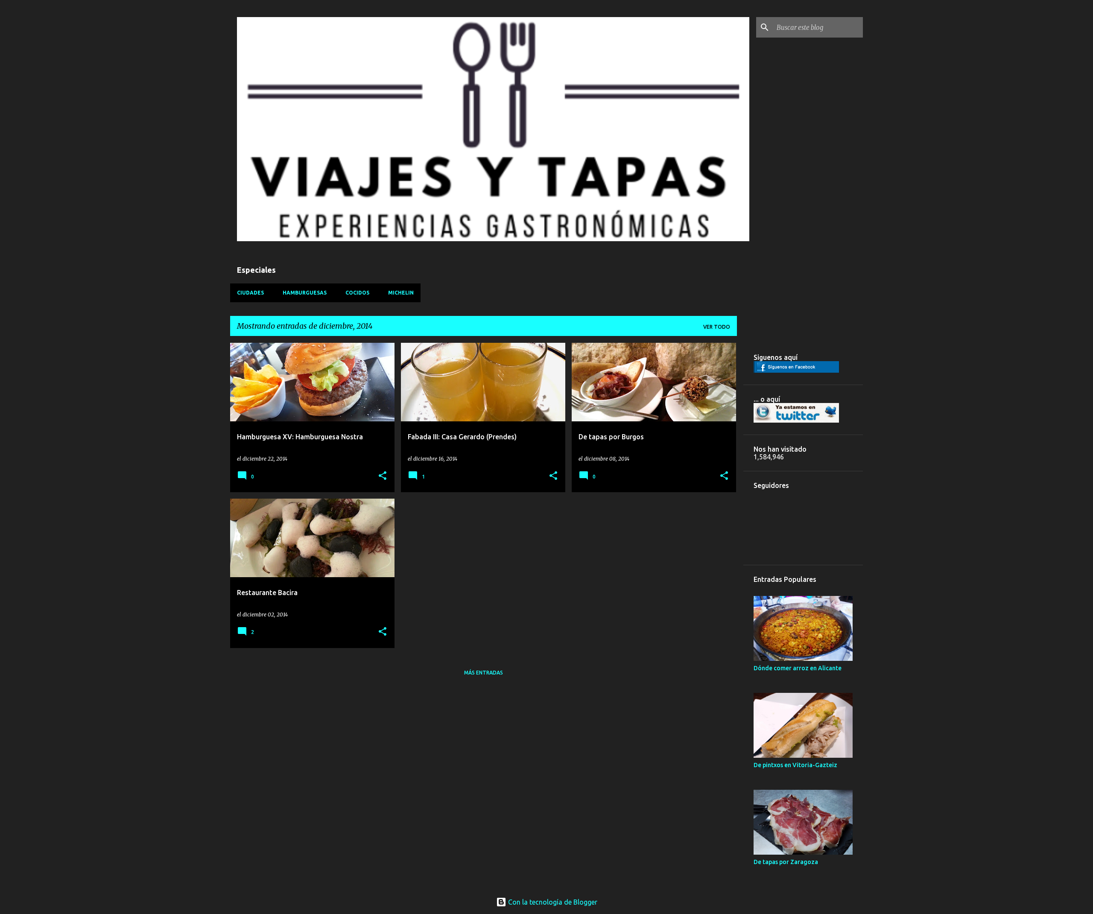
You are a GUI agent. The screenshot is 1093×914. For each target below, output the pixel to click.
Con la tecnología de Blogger (551, 902)
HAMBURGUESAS (305, 292)
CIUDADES (250, 292)
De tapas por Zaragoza (786, 862)
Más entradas (483, 672)
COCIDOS (357, 292)
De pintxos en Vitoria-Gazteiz (795, 765)
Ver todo (716, 327)
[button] (382, 476)
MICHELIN (401, 292)
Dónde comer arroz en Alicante (798, 668)
